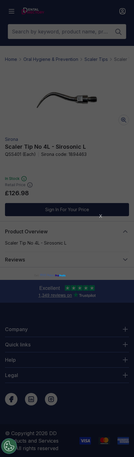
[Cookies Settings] (9, 446)
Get (44, 275)
